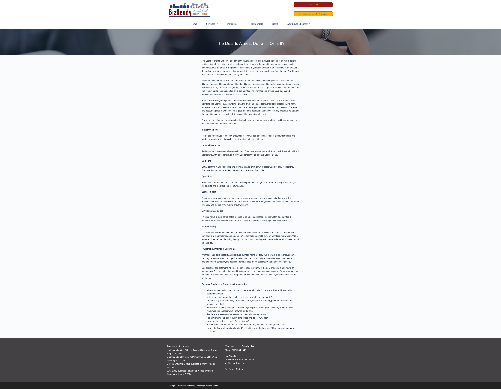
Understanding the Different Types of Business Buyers (192, 350)
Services (210, 23)
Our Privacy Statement (235, 369)
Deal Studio (213, 386)
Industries (232, 23)
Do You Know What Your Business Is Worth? (187, 364)
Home (194, 23)
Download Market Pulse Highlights (313, 14)
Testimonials (256, 23)
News (275, 23)
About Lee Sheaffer (297, 23)
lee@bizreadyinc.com (235, 363)
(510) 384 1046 (239, 350)
